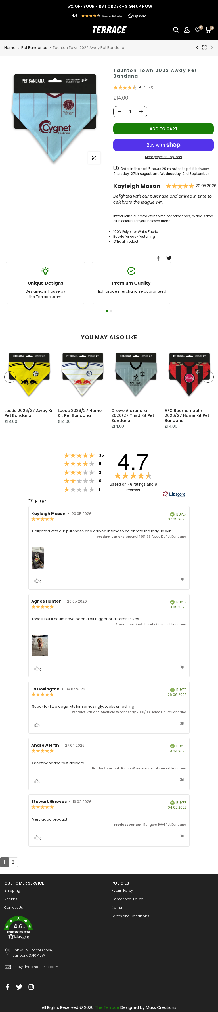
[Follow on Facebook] (7, 987)
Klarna (116, 907)
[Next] (208, 377)
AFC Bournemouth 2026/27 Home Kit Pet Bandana (187, 415)
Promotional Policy (127, 899)
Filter (40, 501)
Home (10, 47)
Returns (10, 899)
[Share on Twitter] (168, 258)
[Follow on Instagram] (31, 987)
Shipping (12, 890)
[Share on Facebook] (158, 258)
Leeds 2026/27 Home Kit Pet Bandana (79, 413)
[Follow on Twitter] (19, 987)
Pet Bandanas (34, 47)
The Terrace (107, 1007)
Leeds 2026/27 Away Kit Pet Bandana (28, 413)
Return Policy (122, 890)
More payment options (163, 157)
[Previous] (10, 377)
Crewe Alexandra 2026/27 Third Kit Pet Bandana (132, 415)
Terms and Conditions (130, 916)
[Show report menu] (181, 580)
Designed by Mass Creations (148, 1007)
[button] (109, 15)
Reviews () (133, 88)
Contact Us (13, 907)
